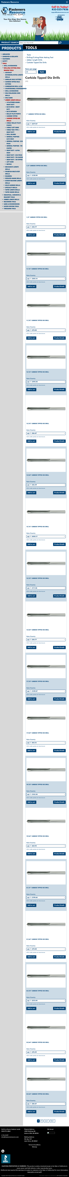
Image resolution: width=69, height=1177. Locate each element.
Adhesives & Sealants (10, 56)
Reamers (8, 176)
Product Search (9, 42)
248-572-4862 (6, 1131)
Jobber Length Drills (12, 100)
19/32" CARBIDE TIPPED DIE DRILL (37, 784)
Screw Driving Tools (11, 206)
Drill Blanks (11, 134)
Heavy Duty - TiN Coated (15, 157)
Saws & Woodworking (11, 204)
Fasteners (6, 59)
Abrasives (6, 54)
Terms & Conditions (34, 1144)
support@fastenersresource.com (60, 12)
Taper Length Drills (12, 190)
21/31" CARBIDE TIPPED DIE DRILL (37, 888)
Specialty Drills (11, 187)
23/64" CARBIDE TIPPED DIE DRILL (37, 1042)
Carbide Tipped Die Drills (13, 119)
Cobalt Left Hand (13, 127)
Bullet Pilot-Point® (14, 114)
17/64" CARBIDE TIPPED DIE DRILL (37, 733)
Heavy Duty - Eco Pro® (14, 155)
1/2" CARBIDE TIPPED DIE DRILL (36, 165)
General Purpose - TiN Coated (14, 147)
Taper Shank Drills (12, 192)
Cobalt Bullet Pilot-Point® (14, 124)
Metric (9, 164)
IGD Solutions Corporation (62, 1175)
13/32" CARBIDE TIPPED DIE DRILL (37, 423)
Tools (5, 63)
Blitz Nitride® (12, 111)
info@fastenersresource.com (10, 1137)
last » (52, 1121)
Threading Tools (10, 208)
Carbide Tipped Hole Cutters (12, 83)
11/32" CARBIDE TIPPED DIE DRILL (37, 320)
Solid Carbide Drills (12, 185)
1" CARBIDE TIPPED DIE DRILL (36, 114)
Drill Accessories (10, 65)
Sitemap (34, 1147)
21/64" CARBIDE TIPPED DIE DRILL (37, 939)
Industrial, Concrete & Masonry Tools (12, 196)
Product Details (59, 131)
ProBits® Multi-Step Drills (12, 173)
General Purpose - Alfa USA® (13, 138)
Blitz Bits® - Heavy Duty (13, 108)
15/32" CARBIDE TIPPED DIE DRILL (37, 578)
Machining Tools (10, 201)
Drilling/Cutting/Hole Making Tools (12, 69)
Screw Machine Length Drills (13, 182)
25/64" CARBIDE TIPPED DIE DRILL (37, 1094)
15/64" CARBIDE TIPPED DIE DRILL (37, 630)
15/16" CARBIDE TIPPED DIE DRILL (37, 526)
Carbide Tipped (12, 116)
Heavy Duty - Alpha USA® (13, 152)
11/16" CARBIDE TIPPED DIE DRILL (37, 269)
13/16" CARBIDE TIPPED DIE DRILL (37, 372)
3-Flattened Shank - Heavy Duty (13, 103)
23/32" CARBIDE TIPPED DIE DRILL (37, 991)
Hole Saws (9, 98)
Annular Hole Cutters (13, 79)
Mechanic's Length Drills (12, 168)
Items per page (31, 69)
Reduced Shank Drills (13, 178)
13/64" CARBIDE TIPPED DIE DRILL (37, 475)
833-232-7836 (60, 9)
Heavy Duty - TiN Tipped (14, 159)
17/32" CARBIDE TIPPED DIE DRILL (37, 681)
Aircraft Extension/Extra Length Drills (14, 75)
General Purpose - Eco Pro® (15, 142)
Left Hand (10, 162)
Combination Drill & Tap (14, 86)
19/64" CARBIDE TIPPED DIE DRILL (37, 836)
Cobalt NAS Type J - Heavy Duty (13, 131)
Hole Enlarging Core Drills (12, 94)
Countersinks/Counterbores (14, 88)
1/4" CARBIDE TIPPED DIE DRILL (36, 217)
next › (46, 1121)
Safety (5, 61)
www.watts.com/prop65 (34, 1172)
